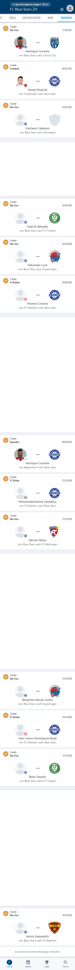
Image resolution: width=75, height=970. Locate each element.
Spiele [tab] (12, 18)
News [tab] (50, 18)
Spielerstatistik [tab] (31, 18)
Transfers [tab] (66, 18)
